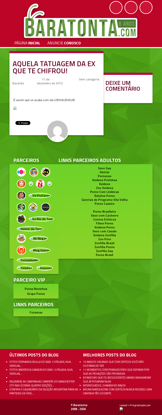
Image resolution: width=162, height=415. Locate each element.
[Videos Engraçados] (33, 206)
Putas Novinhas (36, 288)
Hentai (104, 172)
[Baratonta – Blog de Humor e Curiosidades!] (81, 21)
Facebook (115, 7)
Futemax (36, 312)
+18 (146, 7)
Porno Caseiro (105, 203)
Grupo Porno (36, 293)
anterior (150, 190)
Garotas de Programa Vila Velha (105, 199)
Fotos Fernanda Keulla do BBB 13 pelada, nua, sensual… (40, 364)
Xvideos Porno (104, 227)
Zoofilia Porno (104, 247)
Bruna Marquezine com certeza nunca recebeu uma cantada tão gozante (117, 391)
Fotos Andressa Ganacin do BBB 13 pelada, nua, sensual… (41, 372)
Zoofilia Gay (104, 250)
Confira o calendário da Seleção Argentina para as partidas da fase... (43, 391)
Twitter (131, 7)
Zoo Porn (104, 239)
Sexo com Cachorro (104, 215)
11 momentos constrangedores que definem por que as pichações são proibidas (116, 372)
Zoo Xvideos (104, 187)
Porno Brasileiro (104, 211)
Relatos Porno (104, 195)
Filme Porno (104, 223)
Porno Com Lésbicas (104, 191)
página (27, 43)
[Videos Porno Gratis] (46, 206)
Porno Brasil (104, 254)
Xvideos (104, 183)
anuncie (64, 43)
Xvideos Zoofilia (104, 235)
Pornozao (104, 176)
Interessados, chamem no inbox (104, 385)
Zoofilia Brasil (104, 243)
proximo (12, 190)
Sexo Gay (104, 168)
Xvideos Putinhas (104, 180)
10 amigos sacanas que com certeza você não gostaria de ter (113, 364)
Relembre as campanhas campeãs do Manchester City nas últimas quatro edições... (42, 383)
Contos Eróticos (104, 219)
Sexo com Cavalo (104, 231)
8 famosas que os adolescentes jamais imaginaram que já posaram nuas (117, 379)
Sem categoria (89, 79)
